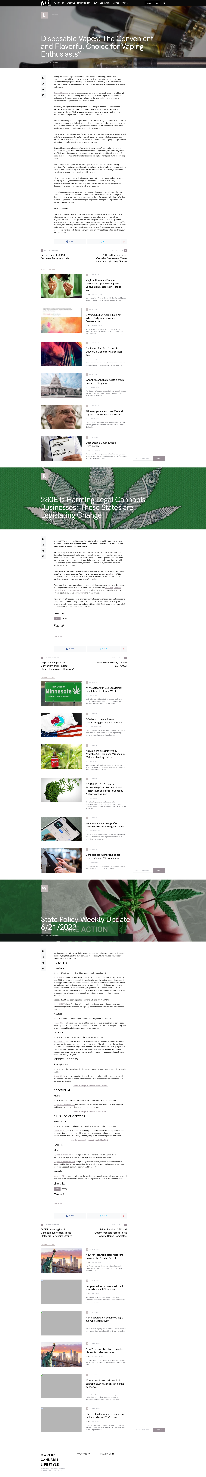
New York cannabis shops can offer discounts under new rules (104, 1351)
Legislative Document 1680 (64, 1162)
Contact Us (151, 3)
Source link (58, 636)
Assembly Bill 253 (60, 1176)
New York (81, 593)
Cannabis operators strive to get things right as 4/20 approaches (103, 856)
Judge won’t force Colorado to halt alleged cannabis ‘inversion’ (104, 1288)
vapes (88, 164)
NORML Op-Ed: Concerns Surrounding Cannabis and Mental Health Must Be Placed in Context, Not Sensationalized (104, 789)
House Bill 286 (59, 1004)
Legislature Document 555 (64, 1104)
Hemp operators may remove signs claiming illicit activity (104, 1319)
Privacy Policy (83, 1454)
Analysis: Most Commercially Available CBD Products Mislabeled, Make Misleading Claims (105, 754)
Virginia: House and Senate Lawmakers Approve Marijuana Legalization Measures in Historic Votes (103, 285)
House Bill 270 (59, 1041)
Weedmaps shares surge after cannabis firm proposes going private (105, 825)
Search (159, 458)
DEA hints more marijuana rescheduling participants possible (104, 721)
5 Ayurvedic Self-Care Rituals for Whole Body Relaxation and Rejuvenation (103, 318)
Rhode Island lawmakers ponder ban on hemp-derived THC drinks (105, 1416)
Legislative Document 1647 (64, 1155)
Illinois (66, 590)
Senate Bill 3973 (60, 1130)
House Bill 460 (59, 977)
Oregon (86, 590)
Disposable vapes (61, 93)
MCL (89, 294)
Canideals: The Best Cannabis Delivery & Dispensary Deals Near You (104, 352)
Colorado (117, 587)
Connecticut (58, 590)
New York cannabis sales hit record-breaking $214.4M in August (105, 1256)
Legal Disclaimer (107, 1454)
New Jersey (74, 590)
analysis (110, 574)
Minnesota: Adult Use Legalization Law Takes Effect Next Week (104, 689)
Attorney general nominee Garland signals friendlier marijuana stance (104, 413)
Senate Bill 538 (59, 1076)
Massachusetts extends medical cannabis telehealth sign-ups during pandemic (105, 1384)
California (109, 587)
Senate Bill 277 (59, 1023)
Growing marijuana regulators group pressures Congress (105, 381)
